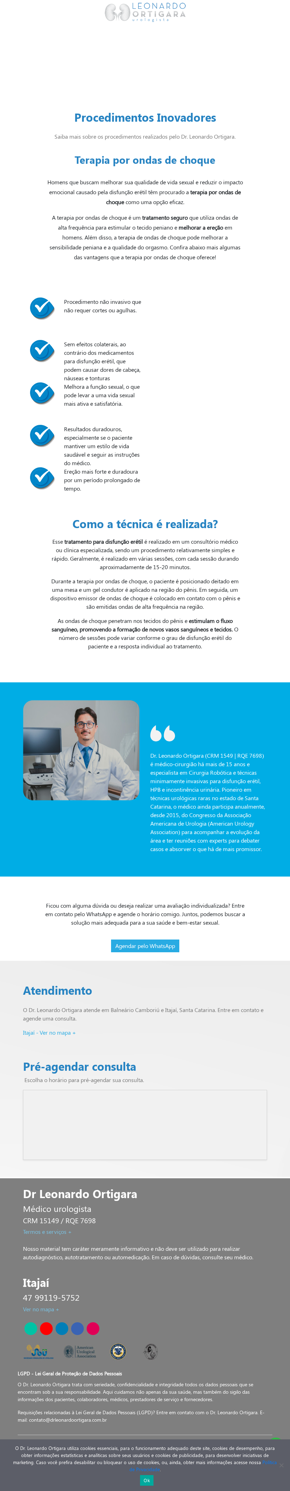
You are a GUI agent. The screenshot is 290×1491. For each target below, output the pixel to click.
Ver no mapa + (41, 1309)
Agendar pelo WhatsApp (145, 945)
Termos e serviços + (47, 1231)
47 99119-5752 (51, 1297)
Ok (147, 1480)
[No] (281, 1465)
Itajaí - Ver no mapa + (49, 1032)
